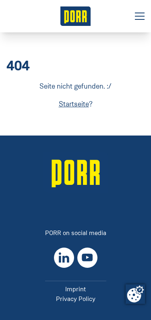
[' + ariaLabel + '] (75, 16)
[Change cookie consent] (135, 294)
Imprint (75, 289)
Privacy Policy (75, 299)
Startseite (74, 104)
